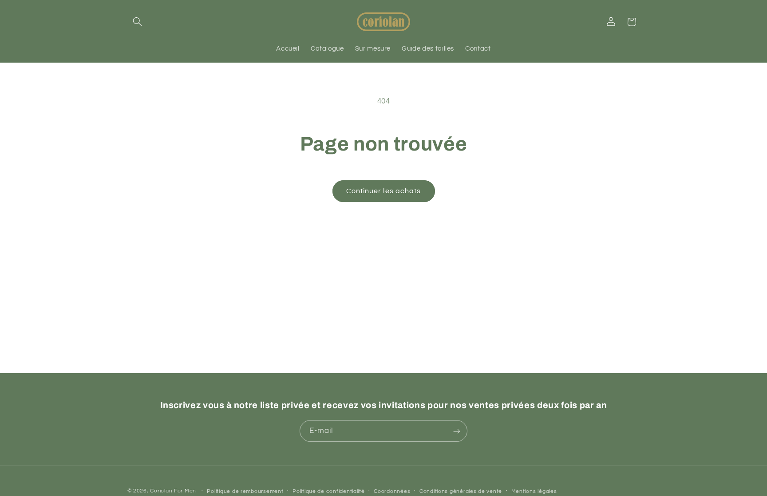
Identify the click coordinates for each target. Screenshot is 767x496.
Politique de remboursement (245, 491)
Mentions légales (534, 491)
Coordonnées (392, 491)
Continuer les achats (383, 190)
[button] (137, 22)
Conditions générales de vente (460, 491)
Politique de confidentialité (329, 491)
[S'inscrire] (457, 431)
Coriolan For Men (173, 490)
